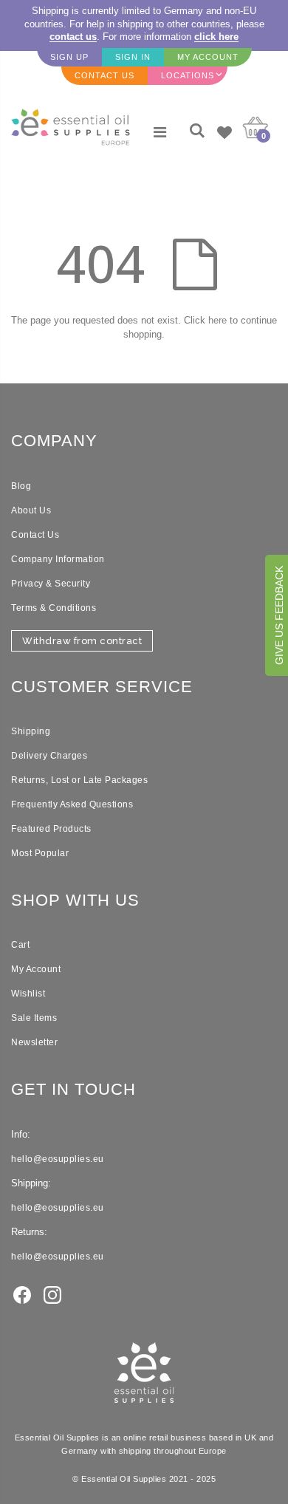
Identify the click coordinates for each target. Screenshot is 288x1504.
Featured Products (51, 829)
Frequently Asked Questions (72, 804)
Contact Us (35, 535)
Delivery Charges (49, 756)
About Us (31, 510)
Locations (187, 75)
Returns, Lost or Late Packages (79, 780)
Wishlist (28, 993)
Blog (21, 486)
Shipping (30, 731)
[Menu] (160, 132)
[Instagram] (52, 1294)
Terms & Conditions (53, 608)
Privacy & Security (50, 583)
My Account (36, 969)
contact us (73, 36)
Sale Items (34, 1018)
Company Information (58, 559)
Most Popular (40, 853)
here (217, 320)
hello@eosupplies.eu (57, 1159)
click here (216, 36)
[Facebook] (22, 1294)
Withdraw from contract (82, 640)
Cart (20, 945)
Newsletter (34, 1042)
